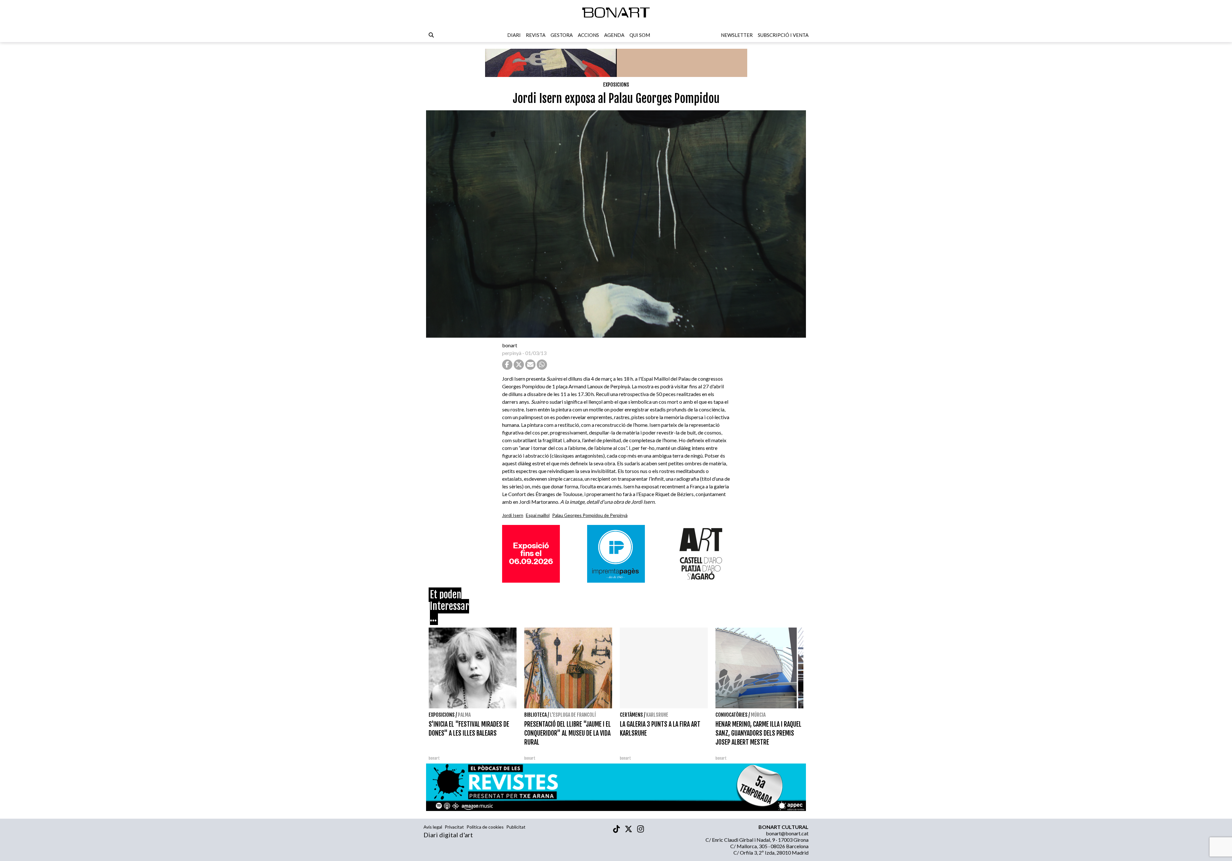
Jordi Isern (512, 515)
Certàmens (631, 715)
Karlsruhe (657, 715)
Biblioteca (535, 715)
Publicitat (516, 827)
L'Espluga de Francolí (573, 715)
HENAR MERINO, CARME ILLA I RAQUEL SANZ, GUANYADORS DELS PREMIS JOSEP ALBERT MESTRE (758, 733)
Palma (464, 715)
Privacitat (454, 827)
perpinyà (511, 353)
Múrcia (758, 715)
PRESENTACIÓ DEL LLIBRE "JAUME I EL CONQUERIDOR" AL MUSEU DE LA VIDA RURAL (567, 733)
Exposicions (616, 84)
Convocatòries (731, 715)
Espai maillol (538, 515)
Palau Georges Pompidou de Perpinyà (590, 515)
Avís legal (433, 827)
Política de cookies (485, 827)
